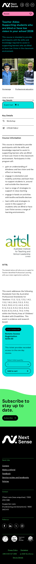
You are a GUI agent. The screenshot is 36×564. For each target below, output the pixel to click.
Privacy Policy (13, 550)
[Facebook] (4, 526)
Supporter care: (17, 507)
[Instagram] (22, 526)
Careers (5, 466)
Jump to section (8, 97)
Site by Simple (18, 558)
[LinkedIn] (10, 526)
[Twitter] (16, 526)
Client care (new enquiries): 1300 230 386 (16, 498)
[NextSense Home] (10, 5)
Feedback (6, 473)
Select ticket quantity (15, 360)
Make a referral (8, 469)
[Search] (27, 5)
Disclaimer (24, 550)
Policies (5, 481)
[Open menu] (32, 5)
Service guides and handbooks (15, 477)
